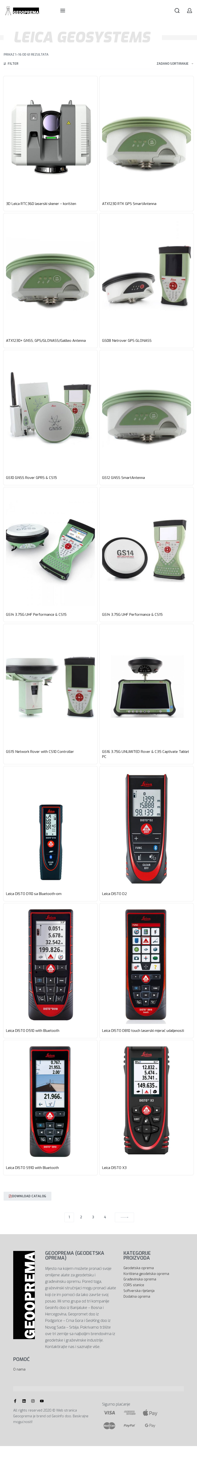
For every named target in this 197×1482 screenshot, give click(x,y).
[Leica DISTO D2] (146, 828)
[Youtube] (42, 1401)
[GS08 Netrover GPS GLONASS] (146, 275)
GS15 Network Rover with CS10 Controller (40, 751)
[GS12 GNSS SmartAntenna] (146, 412)
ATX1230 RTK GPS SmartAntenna (129, 203)
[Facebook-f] (15, 1401)
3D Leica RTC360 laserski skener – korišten (41, 203)
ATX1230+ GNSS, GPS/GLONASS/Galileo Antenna (46, 340)
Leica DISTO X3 (114, 1167)
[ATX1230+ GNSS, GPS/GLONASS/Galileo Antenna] (50, 275)
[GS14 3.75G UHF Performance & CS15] (50, 549)
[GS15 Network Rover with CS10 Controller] (50, 686)
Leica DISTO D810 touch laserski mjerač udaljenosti (143, 1030)
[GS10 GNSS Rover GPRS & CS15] (50, 412)
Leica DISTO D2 (114, 893)
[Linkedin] (24, 1401)
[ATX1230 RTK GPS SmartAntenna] (146, 138)
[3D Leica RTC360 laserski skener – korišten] (50, 138)
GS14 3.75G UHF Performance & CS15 (36, 614)
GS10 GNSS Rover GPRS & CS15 (31, 477)
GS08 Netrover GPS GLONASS (127, 340)
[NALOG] (189, 10)
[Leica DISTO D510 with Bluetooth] (50, 965)
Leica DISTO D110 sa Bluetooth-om (34, 893)
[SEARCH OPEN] (177, 10)
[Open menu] (62, 10)
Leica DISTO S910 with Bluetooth (32, 1167)
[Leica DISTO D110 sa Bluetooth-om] (50, 828)
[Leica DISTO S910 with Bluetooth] (50, 1102)
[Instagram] (33, 1401)
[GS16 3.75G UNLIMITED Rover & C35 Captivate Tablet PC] (146, 686)
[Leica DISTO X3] (146, 1102)
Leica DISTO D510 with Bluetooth (32, 1030)
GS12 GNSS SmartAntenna (123, 477)
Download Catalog (29, 1196)
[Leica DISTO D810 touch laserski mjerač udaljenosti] (146, 965)
